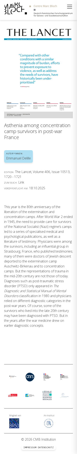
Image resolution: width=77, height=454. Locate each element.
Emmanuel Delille (18, 158)
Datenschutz (46, 447)
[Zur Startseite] (38, 10)
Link (21, 182)
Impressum (29, 447)
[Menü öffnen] (70, 6)
